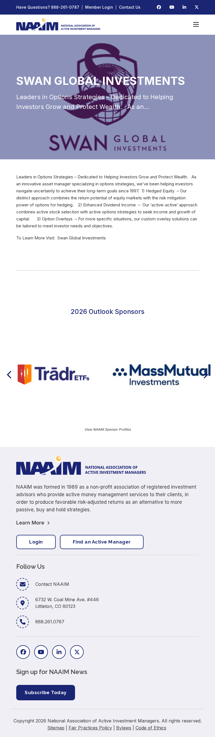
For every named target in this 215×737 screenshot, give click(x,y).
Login (36, 542)
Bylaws (123, 728)
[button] (9, 375)
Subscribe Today (46, 692)
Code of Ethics (150, 728)
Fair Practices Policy (90, 728)
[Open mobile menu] (196, 24)
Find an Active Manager (102, 542)
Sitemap (55, 728)
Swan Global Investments (81, 238)
